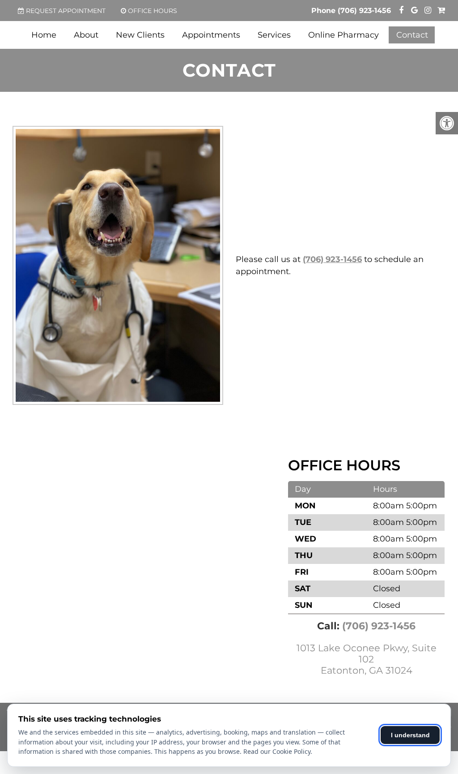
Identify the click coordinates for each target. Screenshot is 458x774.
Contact (412, 35)
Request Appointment (66, 11)
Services (274, 35)
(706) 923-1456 (364, 10)
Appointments (211, 35)
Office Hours (152, 11)
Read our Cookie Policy (276, 751)
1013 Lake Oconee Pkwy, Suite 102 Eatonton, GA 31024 (367, 659)
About (86, 35)
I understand (410, 735)
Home (43, 35)
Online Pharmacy (343, 35)
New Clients (140, 35)
